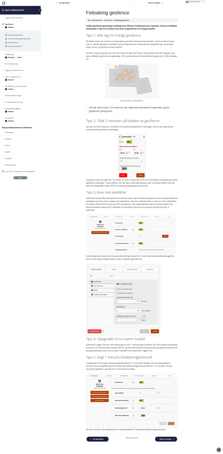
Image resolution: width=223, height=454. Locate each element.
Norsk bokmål (194, 2)
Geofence (108, 20)
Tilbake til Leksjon (132, 438)
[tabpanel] (132, 227)
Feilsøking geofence (121, 20)
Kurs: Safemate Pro (14, 10)
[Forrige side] (15, 177)
